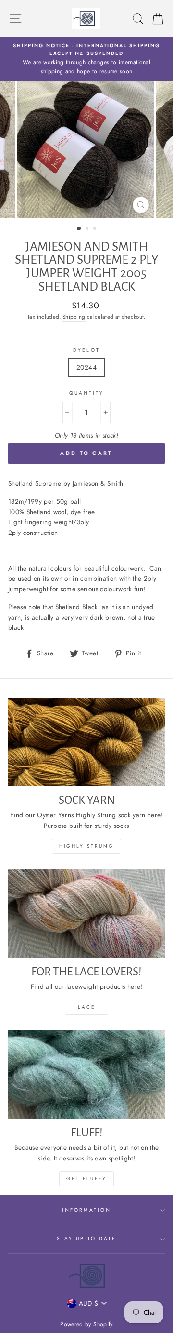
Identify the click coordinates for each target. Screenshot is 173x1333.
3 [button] (95, 229)
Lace (87, 1007)
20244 (86, 367)
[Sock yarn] (86, 742)
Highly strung (86, 846)
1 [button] (79, 229)
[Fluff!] (86, 1074)
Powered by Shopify (86, 1324)
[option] (86, 59)
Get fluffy (86, 1178)
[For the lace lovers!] (86, 913)
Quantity (86, 393)
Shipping (74, 316)
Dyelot (86, 350)
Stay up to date (87, 1238)
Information (86, 1209)
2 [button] (88, 229)
